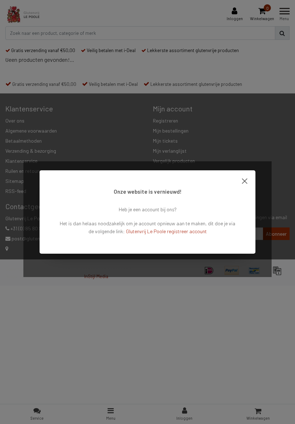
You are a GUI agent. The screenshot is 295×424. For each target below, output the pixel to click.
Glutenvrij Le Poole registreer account (166, 231)
